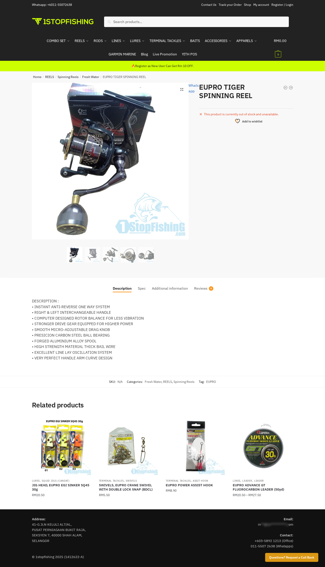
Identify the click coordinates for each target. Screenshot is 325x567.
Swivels (131, 480)
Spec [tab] (142, 288)
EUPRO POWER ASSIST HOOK (189, 485)
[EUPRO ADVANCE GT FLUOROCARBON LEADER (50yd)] (263, 446)
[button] (181, 89)
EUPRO (211, 382)
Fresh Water (90, 77)
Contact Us (208, 5)
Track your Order (230, 5)
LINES (236, 480)
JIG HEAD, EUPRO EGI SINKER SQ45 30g (60, 487)
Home (37, 77)
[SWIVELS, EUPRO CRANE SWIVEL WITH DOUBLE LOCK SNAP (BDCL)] (129, 446)
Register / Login (282, 5)
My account (261, 5)
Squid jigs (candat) (55, 480)
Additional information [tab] (170, 288)
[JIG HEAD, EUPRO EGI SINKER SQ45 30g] (62, 446)
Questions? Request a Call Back (291, 557)
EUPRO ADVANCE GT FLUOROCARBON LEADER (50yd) (258, 487)
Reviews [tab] (201, 288)
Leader (247, 480)
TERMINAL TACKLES (111, 480)
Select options (62, 504)
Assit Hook (200, 480)
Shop (247, 5)
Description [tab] (122, 288)
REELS (49, 77)
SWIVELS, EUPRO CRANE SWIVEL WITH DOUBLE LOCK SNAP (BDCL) (126, 487)
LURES (36, 480)
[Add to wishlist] (86, 421)
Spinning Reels (68, 77)
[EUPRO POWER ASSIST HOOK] (196, 446)
